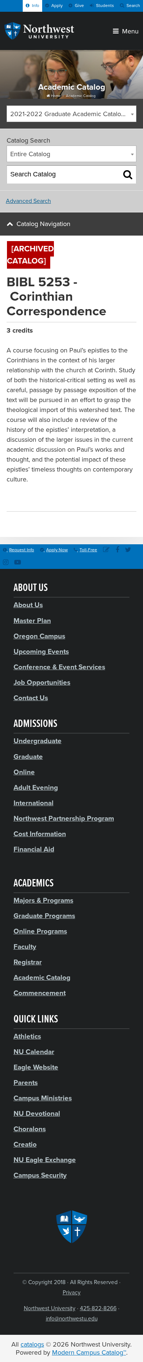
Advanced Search (28, 201)
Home (55, 96)
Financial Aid (34, 849)
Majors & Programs (43, 900)
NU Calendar (34, 1052)
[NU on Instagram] (5, 563)
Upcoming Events (41, 652)
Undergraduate (38, 741)
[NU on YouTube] (17, 563)
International (34, 803)
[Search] (127, 174)
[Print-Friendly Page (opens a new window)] (122, 251)
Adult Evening (36, 788)
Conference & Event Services (59, 667)
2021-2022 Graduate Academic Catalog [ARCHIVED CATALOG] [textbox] (73, 114)
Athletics (27, 1036)
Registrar (28, 962)
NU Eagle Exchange (45, 1160)
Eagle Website (36, 1067)
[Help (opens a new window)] (132, 251)
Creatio (25, 1144)
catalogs (32, 1344)
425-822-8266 (98, 1308)
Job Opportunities (42, 682)
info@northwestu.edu (72, 1318)
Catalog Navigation (43, 224)
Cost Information (40, 834)
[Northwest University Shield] (71, 1226)
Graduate (28, 757)
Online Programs (40, 931)
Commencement (40, 993)
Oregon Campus (39, 636)
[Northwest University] (39, 37)
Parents (26, 1083)
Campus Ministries (43, 1098)
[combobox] (71, 113)
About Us (28, 605)
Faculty (25, 947)
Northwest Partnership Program (64, 818)
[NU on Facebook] (117, 550)
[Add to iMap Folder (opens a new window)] (103, 251)
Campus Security (40, 1175)
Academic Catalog (81, 96)
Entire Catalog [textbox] (30, 154)
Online (24, 772)
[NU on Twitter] (128, 550)
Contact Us (31, 698)
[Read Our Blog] (106, 550)
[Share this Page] (113, 251)
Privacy (72, 1292)
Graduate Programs (44, 916)
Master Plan (32, 621)
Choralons (30, 1129)
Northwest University (50, 1308)
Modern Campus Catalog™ (89, 1352)
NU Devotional (37, 1114)
